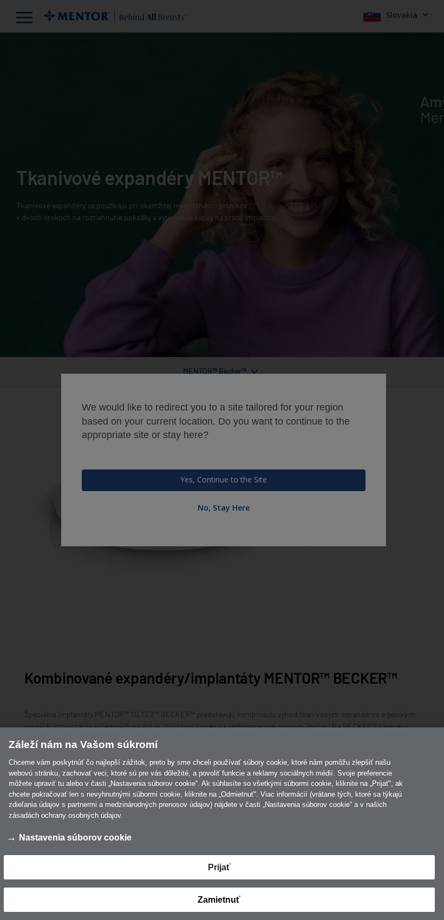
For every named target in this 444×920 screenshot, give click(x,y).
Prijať (219, 867)
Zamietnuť (219, 899)
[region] (222, 823)
